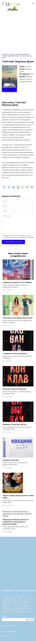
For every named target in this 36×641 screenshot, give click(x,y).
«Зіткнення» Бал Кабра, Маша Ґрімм (17, 318)
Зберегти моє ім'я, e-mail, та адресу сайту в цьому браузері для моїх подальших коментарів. (19, 236)
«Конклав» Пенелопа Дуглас (14, 389)
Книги (12, 54)
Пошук (4, 616)
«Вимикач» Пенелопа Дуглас (14, 424)
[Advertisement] (18, 30)
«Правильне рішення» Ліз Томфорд (17, 282)
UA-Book (4, 54)
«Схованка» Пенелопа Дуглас (15, 353)
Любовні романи (22, 54)
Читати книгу (9, 90)
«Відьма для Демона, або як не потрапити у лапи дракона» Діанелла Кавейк (16, 522)
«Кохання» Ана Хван (11, 460)
